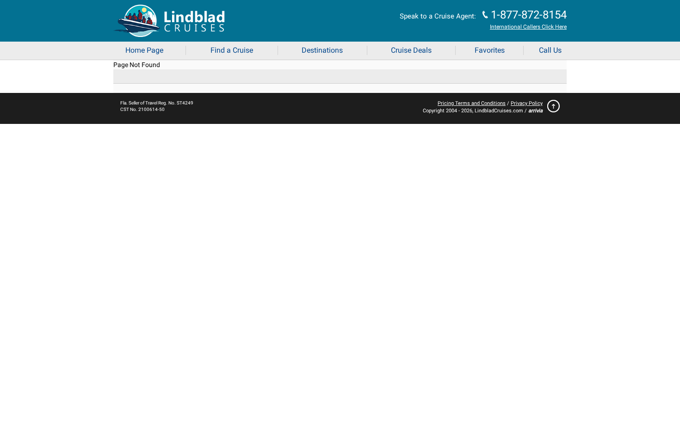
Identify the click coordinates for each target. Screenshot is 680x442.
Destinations (322, 50)
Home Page (144, 50)
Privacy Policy (527, 103)
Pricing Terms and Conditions (472, 103)
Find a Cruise (231, 50)
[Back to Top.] (551, 108)
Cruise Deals (411, 50)
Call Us (550, 50)
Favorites (490, 50)
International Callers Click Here (528, 27)
